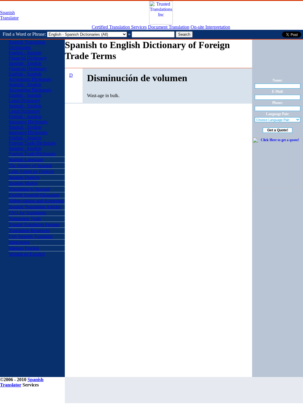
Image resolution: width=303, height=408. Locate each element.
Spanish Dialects (24, 177)
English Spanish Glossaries (34, 195)
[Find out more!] (277, 186)
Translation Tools (25, 218)
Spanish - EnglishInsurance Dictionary (28, 130)
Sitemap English (24, 248)
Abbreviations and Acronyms (36, 200)
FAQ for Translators (27, 212)
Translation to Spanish (29, 189)
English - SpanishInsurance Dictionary (28, 119)
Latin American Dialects (31, 171)
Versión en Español (27, 254)
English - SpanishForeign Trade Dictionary (32, 140)
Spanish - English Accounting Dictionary (30, 87)
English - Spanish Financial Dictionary (28, 55)
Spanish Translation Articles (35, 206)
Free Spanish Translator (31, 236)
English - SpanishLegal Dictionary (25, 98)
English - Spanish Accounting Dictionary (30, 76)
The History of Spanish (30, 165)
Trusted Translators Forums (34, 224)
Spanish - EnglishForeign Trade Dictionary (32, 151)
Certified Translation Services (119, 27)
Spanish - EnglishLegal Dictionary (25, 108)
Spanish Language (26, 159)
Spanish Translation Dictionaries (27, 45)
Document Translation (168, 27)
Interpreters (19, 242)
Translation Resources (29, 230)
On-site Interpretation (210, 27)
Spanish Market (23, 183)
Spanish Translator (9, 15)
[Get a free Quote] (161, 22)
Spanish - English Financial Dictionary (28, 66)
